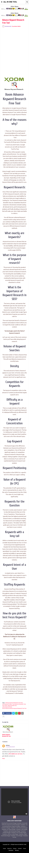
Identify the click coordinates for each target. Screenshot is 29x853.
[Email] (22, 713)
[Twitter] (13, 713)
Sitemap (17, 850)
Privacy (14, 848)
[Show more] (3, 716)
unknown (8, 745)
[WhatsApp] (16, 713)
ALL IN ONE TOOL (10, 2)
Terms (24, 848)
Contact (20, 848)
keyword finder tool (12, 705)
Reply (3, 758)
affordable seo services (15, 753)
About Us (9, 848)
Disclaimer (11, 850)
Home (4, 848)
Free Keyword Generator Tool (19, 704)
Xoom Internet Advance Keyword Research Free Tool (14, 708)
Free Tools (4, 705)
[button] (1, 2)
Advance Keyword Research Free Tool (14, 702)
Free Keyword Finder (7, 704)
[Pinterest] (19, 713)
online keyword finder (7, 706)
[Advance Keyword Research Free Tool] (8, 729)
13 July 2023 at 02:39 (10, 746)
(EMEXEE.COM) (22, 844)
